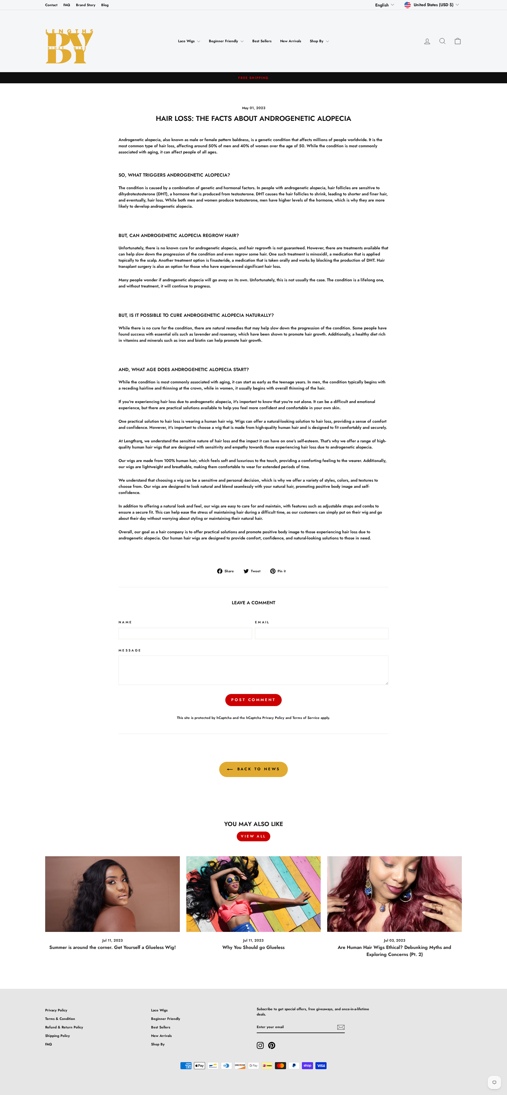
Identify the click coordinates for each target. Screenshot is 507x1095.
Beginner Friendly (224, 41)
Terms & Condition (60, 1018)
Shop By (317, 41)
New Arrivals (290, 41)
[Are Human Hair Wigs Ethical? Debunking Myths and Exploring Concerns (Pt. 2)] (394, 894)
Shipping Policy (57, 1035)
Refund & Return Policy (64, 1027)
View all (253, 836)
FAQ (66, 4)
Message (130, 650)
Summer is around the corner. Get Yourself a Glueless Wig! (112, 947)
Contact (51, 4)
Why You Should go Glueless (253, 947)
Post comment (253, 700)
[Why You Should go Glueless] (253, 894)
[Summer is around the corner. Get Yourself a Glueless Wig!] (112, 894)
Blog (105, 4)
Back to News (257, 769)
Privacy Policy (273, 717)
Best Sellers (261, 41)
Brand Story (85, 4)
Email (262, 622)
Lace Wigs (187, 41)
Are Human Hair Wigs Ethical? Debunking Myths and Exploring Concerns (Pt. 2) (394, 951)
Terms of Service (306, 717)
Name (125, 622)
